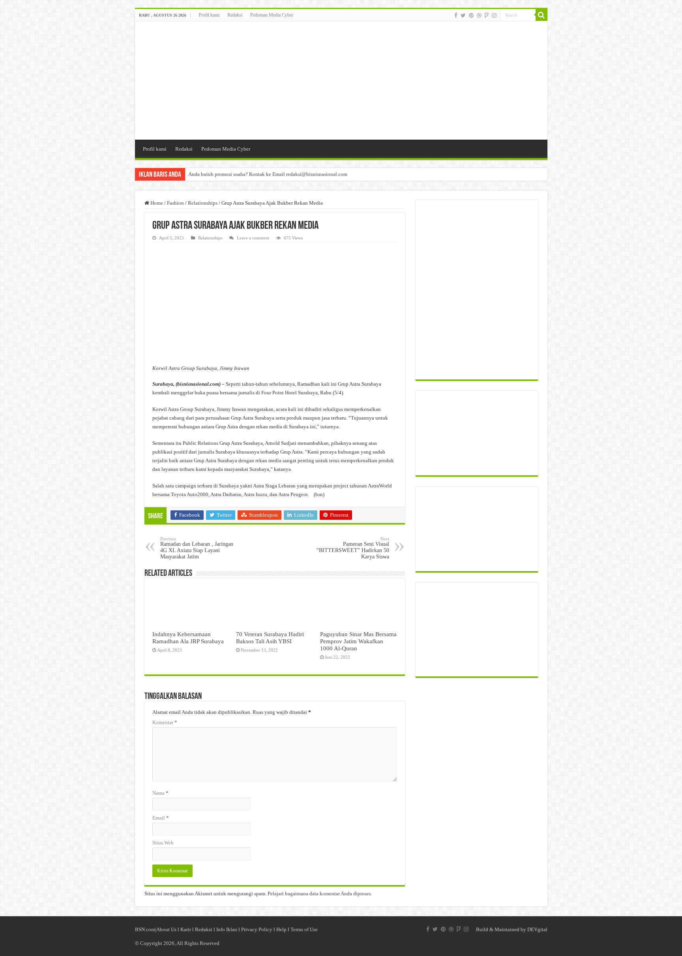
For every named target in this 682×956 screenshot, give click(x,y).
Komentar (164, 722)
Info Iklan (226, 929)
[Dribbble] (479, 15)
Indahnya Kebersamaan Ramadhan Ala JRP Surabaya (188, 637)
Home (156, 203)
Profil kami (209, 15)
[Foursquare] (486, 15)
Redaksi (234, 15)
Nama (160, 793)
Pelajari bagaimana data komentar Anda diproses (319, 893)
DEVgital (537, 929)
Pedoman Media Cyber (271, 15)
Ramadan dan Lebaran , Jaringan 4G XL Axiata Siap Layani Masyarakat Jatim (196, 548)
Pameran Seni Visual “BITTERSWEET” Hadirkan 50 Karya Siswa (353, 548)
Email (160, 818)
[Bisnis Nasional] (341, 80)
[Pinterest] (471, 15)
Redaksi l (205, 929)
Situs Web (163, 843)
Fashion (175, 203)
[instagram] (494, 15)
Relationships (202, 203)
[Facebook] (455, 15)
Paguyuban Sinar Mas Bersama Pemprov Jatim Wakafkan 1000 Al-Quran (358, 641)
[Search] (541, 15)
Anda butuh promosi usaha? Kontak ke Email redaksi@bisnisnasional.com (267, 174)
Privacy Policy (256, 929)
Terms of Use (304, 929)
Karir (185, 929)
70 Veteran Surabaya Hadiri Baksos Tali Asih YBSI (270, 637)
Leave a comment (253, 237)
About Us (166, 929)
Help (281, 929)
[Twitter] (463, 15)
